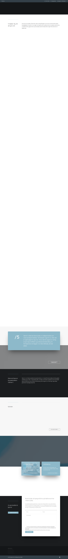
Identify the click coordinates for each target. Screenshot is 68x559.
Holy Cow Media (20, 557)
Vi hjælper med (14, 5)
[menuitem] (47, 1)
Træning (20, 5)
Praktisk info (47, 5)
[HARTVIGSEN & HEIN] (34, 5)
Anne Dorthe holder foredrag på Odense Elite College (43, 414)
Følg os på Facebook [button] (32, 541)
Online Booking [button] (53, 540)
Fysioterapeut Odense (11, 553)
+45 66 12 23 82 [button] (27, 540)
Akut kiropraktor (10, 549)
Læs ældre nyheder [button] (54, 429)
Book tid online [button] (14, 512)
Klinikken (8, 5)
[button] (3, 5)
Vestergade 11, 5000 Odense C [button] (51, 541)
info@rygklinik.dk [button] (40, 540)
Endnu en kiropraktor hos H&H (37, 406)
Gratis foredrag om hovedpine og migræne (41, 422)
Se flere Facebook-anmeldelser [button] (54, 362)
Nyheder (53, 5)
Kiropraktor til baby (11, 550)
